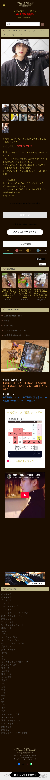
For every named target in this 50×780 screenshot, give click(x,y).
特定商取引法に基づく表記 (17, 335)
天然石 (4, 631)
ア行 (3, 683)
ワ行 (3, 711)
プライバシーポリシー (15, 330)
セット (4, 658)
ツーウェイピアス (9, 637)
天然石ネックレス (9, 618)
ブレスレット (7, 621)
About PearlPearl (13, 315)
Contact (8, 325)
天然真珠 (5, 671)
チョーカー (6, 603)
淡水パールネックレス (11, 615)
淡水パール (6, 628)
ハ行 (3, 699)
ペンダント (6, 597)
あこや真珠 (6, 677)
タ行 (3, 692)
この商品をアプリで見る (25, 232)
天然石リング (7, 729)
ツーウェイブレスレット (12, 625)
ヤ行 (3, 705)
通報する (42, 264)
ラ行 (3, 708)
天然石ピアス (7, 646)
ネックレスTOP (8, 665)
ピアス (4, 634)
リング (4, 655)
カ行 (3, 686)
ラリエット (6, 600)
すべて (8, 250)
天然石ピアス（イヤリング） (14, 732)
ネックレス (6, 594)
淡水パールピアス (9, 649)
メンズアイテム (8, 717)
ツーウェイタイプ (9, 606)
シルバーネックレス (10, 723)
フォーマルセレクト (10, 714)
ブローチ (5, 668)
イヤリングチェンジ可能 (12, 643)
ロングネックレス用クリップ (14, 612)
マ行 (3, 702)
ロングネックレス (9, 609)
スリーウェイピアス (10, 640)
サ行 (3, 689)
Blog (6, 320)
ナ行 (3, 695)
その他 (4, 652)
